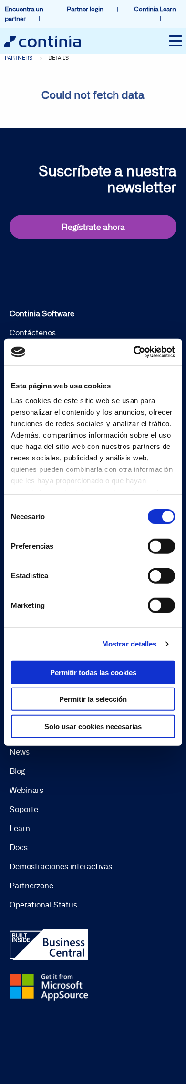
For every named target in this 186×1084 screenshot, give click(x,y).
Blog (17, 771)
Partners (18, 57)
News (20, 752)
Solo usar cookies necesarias (93, 726)
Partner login (86, 9)
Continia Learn (155, 9)
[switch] (161, 545)
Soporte (24, 809)
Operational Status (43, 904)
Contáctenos (33, 332)
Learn (20, 828)
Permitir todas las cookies (93, 672)
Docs (19, 847)
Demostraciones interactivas (61, 866)
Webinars (26, 790)
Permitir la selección (93, 699)
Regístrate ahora (93, 227)
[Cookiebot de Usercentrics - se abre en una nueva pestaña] (134, 352)
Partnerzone (31, 885)
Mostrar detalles (129, 644)
